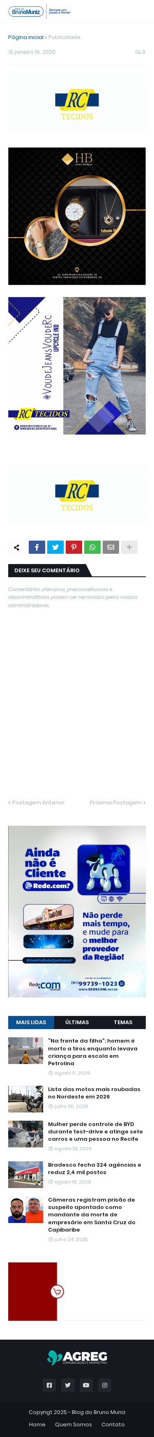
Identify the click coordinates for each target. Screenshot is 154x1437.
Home (37, 1424)
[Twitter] (55, 547)
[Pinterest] (74, 547)
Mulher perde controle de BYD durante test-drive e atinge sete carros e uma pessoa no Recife (95, 1132)
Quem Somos (73, 1424)
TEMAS (123, 1022)
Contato (113, 1424)
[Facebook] (37, 547)
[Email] (111, 547)
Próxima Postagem (116, 802)
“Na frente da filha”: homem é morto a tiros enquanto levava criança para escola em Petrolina (93, 1052)
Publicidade (64, 37)
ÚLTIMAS (77, 1022)
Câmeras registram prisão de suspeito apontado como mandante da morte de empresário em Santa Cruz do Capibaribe (92, 1215)
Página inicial (26, 37)
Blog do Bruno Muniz (99, 1412)
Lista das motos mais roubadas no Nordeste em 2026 (94, 1093)
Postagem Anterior (38, 802)
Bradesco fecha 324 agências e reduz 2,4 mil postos (94, 1168)
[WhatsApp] (92, 547)
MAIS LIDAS (31, 1022)
